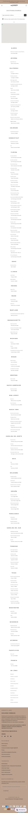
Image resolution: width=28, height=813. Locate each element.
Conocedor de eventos (14, 141)
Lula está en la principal (14, 601)
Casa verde (12, 566)
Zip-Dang (12, 633)
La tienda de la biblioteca (14, 100)
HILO (11, 466)
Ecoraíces (12, 685)
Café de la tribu (13, 92)
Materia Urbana (13, 360)
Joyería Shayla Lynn (13, 507)
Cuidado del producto (6, 770)
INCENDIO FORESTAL (13, 521)
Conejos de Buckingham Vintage (15, 327)
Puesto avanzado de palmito (15, 535)
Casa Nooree (12, 425)
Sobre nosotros (5, 743)
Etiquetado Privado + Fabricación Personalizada (11, 765)
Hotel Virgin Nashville (14, 549)
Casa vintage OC (13, 96)
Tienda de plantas (13, 580)
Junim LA (12, 71)
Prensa (3, 750)
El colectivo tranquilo (13, 180)
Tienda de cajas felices (14, 683)
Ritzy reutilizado (13, 188)
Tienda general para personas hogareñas (17, 313)
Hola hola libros (13, 299)
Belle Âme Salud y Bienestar (15, 576)
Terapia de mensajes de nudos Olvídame (17, 51)
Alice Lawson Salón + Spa (14, 452)
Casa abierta (12, 517)
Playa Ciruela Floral (13, 323)
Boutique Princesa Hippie (14, 597)
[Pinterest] (10, 736)
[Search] (25, 15)
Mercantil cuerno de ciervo (14, 498)
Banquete (12, 674)
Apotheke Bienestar (13, 625)
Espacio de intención (13, 217)
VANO (11, 615)
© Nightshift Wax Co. (14, 797)
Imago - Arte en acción (14, 184)
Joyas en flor (12, 289)
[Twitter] (4, 736)
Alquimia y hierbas (13, 388)
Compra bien (12, 480)
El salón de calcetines (14, 113)
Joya (11, 462)
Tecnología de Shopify (18, 799)
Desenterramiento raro (14, 695)
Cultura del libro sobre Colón (15, 429)
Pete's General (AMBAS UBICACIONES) (16, 197)
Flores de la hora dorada (14, 562)
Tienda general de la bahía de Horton (16, 350)
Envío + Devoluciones (6, 772)
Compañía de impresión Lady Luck (16, 84)
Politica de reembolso (6, 756)
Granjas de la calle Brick (14, 213)
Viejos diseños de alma (14, 697)
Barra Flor (12, 398)
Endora (11, 346)
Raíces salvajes (13, 246)
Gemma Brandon (13, 234)
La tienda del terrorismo (14, 131)
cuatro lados (12, 275)
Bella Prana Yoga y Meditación (15, 242)
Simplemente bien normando (15, 484)
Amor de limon (12, 439)
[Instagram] (7, 736)
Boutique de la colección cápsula (16, 421)
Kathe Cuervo (12, 250)
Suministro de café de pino (15, 643)
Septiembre (12, 611)
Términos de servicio (6, 754)
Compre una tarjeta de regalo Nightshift (10, 747)
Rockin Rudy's (12, 378)
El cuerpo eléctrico (13, 155)
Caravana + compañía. (14, 676)
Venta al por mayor (5, 768)
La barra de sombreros (14, 588)
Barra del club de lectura (14, 413)
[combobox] (12, 15)
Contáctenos (4, 745)
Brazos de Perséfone (13, 230)
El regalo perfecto (13, 417)
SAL (11, 145)
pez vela (11, 539)
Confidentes (12, 678)
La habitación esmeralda (14, 368)
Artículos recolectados (14, 702)
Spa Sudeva (12, 172)
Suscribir (6, 790)
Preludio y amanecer (13, 75)
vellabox (11, 699)
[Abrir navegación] (1, 5)
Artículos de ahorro (13, 494)
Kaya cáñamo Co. (13, 61)
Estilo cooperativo (13, 238)
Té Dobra (11, 443)
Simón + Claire (12, 681)
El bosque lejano (13, 176)
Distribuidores (4, 763)
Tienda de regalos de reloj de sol (15, 205)
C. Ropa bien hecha (13, 364)
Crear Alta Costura (13, 690)
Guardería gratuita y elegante (15, 209)
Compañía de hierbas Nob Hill (15, 104)
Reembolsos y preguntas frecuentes (9, 752)
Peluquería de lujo (13, 629)
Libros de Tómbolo (13, 201)
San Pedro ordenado (13, 159)
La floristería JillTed (13, 168)
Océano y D (12, 303)
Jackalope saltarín (13, 476)
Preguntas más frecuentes (7, 774)
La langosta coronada (14, 688)
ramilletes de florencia (14, 584)
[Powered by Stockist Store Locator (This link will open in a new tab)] (14, 22)
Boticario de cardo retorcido (15, 117)
